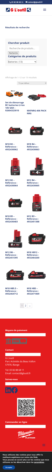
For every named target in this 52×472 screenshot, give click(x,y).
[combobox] (22, 62)
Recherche (13, 53)
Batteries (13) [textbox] (22, 61)
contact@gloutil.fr (21, 373)
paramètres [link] (39, 462)
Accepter (8, 467)
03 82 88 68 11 (16, 370)
